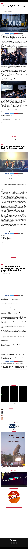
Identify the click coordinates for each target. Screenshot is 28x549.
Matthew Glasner (17, 363)
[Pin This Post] (16, 33)
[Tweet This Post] (12, 33)
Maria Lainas (12, 363)
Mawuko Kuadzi (22, 363)
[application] (14, 479)
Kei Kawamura (9, 363)
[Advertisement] (14, 131)
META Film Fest (7, 115)
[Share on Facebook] (7, 33)
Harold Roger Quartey (4, 363)
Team (4, 122)
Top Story (11, 115)
